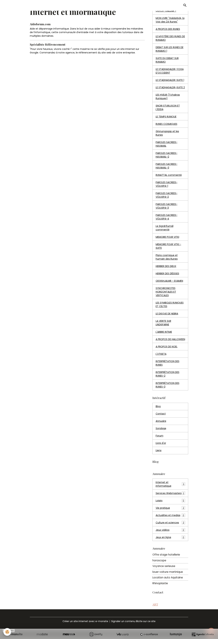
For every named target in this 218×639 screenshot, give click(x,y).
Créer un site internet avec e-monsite (85, 621)
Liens (158, 450)
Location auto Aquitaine (167, 577)
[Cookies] (7, 632)
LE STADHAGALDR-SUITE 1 (170, 80)
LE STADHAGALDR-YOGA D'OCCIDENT (170, 70)
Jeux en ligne (170, 537)
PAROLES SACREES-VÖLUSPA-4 (166, 216)
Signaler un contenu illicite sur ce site (133, 621)
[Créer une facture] (122, 634)
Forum (159, 435)
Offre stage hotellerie (166, 554)
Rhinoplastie (160, 583)
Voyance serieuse (163, 566)
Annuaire (161, 421)
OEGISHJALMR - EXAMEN (169, 281)
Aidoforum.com (40, 24)
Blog (158, 406)
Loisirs (170, 500)
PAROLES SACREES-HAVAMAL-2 (166, 154)
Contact (161, 413)
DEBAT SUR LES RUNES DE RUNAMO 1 (169, 49)
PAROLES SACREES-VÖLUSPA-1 (166, 184)
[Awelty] (96, 634)
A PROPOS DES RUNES (168, 29)
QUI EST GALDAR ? (166, 10)
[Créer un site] (15, 634)
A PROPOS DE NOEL (166, 346)
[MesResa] (69, 634)
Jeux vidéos (170, 530)
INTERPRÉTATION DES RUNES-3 (167, 384)
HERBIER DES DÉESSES (167, 273)
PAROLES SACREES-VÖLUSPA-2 (166, 195)
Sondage (161, 428)
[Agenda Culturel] (203, 634)
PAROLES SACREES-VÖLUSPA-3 (166, 205)
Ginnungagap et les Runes (167, 133)
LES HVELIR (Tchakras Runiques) (168, 96)
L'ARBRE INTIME (164, 332)
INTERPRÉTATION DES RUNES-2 (167, 373)
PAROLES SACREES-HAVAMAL (166, 144)
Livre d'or (161, 443)
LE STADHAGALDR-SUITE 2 (170, 87)
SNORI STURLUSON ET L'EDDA (168, 107)
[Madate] (42, 634)
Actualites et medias (170, 515)
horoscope (159, 560)
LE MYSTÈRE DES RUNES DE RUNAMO (170, 38)
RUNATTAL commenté (169, 175)
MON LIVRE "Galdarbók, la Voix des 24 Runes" (170, 19)
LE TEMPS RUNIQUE (166, 116)
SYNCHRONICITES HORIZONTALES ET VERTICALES (166, 291)
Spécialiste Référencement (47, 44)
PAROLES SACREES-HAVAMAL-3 (166, 165)
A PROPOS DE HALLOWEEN (170, 339)
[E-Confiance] (149, 634)
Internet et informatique (170, 484)
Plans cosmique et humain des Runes (167, 257)
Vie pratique (170, 508)
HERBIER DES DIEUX (166, 266)
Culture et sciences (170, 522)
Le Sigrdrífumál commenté (164, 227)
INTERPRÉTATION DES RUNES (167, 363)
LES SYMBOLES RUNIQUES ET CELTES (170, 304)
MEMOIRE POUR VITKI (167, 237)
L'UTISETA (161, 354)
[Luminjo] (176, 634)
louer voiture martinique (167, 572)
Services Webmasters (170, 493)
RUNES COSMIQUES (166, 124)
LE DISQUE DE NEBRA (167, 313)
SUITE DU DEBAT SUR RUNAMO (167, 60)
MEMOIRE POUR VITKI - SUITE (168, 246)
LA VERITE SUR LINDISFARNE (163, 322)
